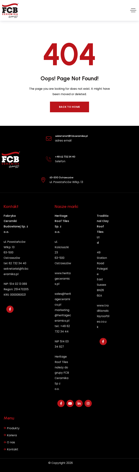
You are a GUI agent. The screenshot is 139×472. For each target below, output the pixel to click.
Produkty (13, 428)
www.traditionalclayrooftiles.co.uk (103, 316)
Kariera (12, 435)
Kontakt (12, 449)
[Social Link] (10, 309)
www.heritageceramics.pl (63, 278)
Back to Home (69, 107)
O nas (11, 442)
